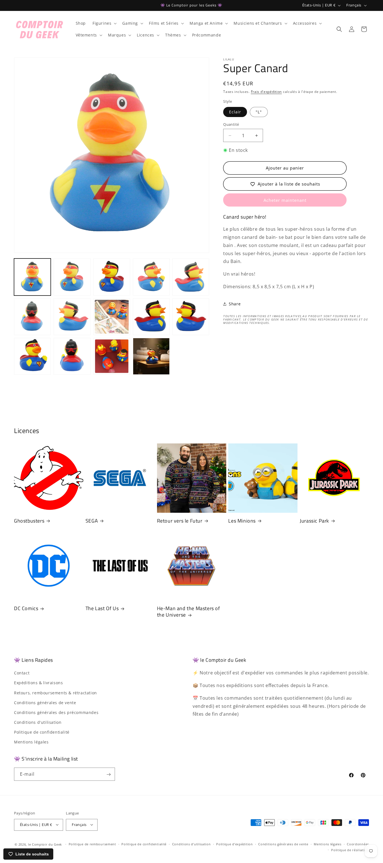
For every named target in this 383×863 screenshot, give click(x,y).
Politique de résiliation (350, 850)
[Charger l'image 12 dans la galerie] (32, 356)
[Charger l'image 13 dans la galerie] (72, 356)
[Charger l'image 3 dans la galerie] (111, 276)
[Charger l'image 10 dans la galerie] (151, 316)
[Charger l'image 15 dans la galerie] (151, 356)
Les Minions (242, 521)
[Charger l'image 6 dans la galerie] (190, 276)
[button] (104, 23)
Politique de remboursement (92, 844)
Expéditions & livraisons (38, 683)
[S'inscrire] (108, 774)
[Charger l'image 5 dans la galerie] (151, 276)
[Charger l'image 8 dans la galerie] (72, 316)
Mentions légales (31, 742)
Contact (21, 673)
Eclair (235, 112)
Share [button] (235, 304)
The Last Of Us (102, 608)
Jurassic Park (314, 521)
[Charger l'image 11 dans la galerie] (190, 316)
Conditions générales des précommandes (56, 712)
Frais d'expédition (266, 91)
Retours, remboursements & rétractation (55, 692)
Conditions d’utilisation (191, 844)
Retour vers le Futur (179, 521)
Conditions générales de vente (45, 702)
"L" (259, 112)
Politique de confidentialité (42, 732)
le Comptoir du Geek (45, 844)
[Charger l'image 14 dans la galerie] (111, 356)
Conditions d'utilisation (37, 722)
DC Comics (26, 608)
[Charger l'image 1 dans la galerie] (32, 276)
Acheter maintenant (285, 200)
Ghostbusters (29, 521)
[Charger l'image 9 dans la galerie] (111, 316)
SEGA (92, 521)
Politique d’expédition (234, 844)
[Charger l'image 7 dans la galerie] (32, 316)
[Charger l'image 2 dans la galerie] (72, 276)
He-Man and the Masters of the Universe (188, 611)
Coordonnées (358, 844)
